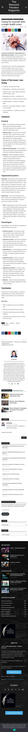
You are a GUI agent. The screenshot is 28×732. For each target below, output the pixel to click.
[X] (6, 30)
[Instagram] (8, 689)
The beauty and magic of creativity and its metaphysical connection (7, 343)
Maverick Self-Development (18, 19)
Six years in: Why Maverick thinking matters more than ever (13, 452)
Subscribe (5, 514)
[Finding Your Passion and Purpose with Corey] (5, 396)
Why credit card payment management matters (13, 464)
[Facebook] (2, 30)
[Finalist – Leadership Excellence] (5, 550)
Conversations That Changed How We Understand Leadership (13, 458)
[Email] (19, 30)
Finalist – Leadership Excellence (17, 548)
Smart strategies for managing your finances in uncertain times (17, 409)
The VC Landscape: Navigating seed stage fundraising (12, 484)
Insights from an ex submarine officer (11, 474)
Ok (14, 729)
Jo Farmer (5, 26)
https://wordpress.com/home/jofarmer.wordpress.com (14, 361)
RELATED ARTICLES (6, 390)
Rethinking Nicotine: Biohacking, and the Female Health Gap (13, 447)
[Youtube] (18, 384)
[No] (26, 727)
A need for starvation (15, 562)
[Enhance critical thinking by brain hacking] (5, 402)
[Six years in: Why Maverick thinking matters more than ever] (5, 583)
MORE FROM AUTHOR (18, 390)
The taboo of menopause (20, 342)
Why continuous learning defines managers (12, 469)
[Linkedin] (16, 30)
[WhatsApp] (12, 30)
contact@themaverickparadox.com (15, 679)
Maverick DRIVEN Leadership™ (11, 15)
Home (2, 15)
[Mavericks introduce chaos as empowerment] (5, 557)
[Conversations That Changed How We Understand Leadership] (5, 590)
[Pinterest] (9, 30)
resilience (17, 323)
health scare (12, 323)
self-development (5, 324)
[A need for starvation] (5, 564)
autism (7, 323)
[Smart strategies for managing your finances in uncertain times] (5, 409)
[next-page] (5, 415)
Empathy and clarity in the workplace (10, 478)
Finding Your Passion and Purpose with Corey (12, 494)
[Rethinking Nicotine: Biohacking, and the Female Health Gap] (5, 576)
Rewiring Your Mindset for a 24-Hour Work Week (13, 489)
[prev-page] (2, 415)
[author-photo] (14, 357)
